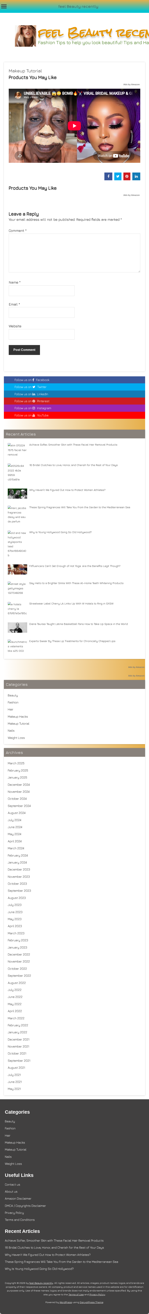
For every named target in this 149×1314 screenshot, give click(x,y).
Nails (11, 730)
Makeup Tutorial (25, 70)
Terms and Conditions (20, 1219)
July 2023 (15, 905)
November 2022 (19, 961)
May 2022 (15, 1004)
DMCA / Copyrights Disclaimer (25, 1205)
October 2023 (17, 883)
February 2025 (18, 770)
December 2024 (19, 784)
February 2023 (18, 940)
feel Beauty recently (78, 6)
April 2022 (15, 1011)
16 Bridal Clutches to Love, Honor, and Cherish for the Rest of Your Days (54, 1247)
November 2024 (19, 791)
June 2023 (15, 912)
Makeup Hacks (18, 716)
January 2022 (17, 1032)
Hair (10, 709)
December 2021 (18, 1039)
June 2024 (15, 827)
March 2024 (16, 848)
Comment (18, 231)
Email (14, 304)
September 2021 (19, 1060)
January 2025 (17, 777)
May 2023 (15, 919)
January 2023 (17, 947)
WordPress (66, 1302)
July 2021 (14, 1075)
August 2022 (17, 983)
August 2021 (16, 1067)
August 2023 (17, 898)
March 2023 (16, 933)
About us (11, 1191)
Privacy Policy (14, 1212)
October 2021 (17, 1053)
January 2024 (17, 862)
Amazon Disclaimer (18, 1198)
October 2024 (17, 798)
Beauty (13, 695)
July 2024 (14, 820)
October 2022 (17, 968)
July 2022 (15, 990)
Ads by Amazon (131, 84)
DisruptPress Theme (91, 1302)
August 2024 (17, 813)
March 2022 (16, 1018)
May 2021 (14, 1089)
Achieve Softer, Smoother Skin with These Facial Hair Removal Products (54, 1240)
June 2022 (15, 997)
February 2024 (18, 855)
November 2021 (18, 1046)
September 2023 (19, 890)
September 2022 (19, 975)
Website (15, 326)
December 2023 (19, 869)
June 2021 (15, 1082)
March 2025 (16, 763)
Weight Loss (16, 737)
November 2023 (19, 876)
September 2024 (19, 806)
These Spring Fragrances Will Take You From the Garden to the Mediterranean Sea (61, 1261)
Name (15, 282)
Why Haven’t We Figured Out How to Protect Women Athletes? (48, 1254)
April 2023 (15, 926)
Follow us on (32, 380)
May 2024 (14, 834)
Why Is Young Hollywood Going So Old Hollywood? (39, 1268)
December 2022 (19, 954)
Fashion (13, 702)
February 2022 (18, 1025)
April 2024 (15, 841)
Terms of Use (76, 1294)
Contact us (12, 1184)
